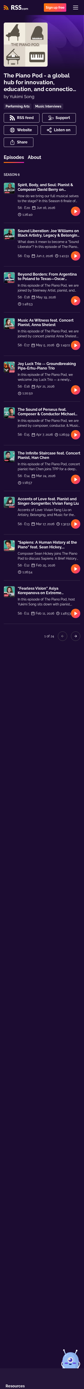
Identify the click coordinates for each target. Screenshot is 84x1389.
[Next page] (75, 636)
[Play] (75, 211)
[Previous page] (62, 636)
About (34, 157)
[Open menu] (75, 7)
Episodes (14, 157)
